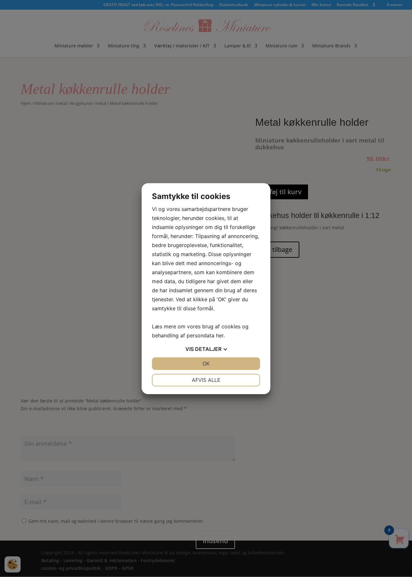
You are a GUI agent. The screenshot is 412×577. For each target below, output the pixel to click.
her (219, 335)
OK (206, 363)
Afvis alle (206, 380)
